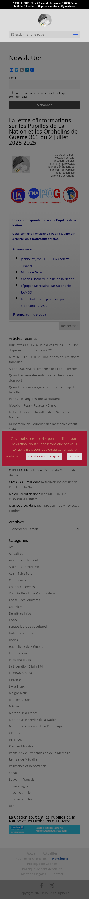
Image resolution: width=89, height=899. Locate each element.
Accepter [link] (75, 456)
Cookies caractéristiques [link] (43, 456)
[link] (44, 20)
